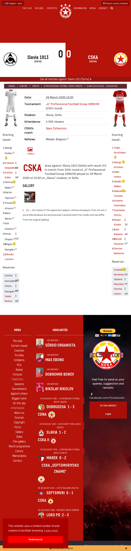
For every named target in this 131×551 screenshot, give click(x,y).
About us (19, 413)
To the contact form (108, 410)
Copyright (19, 422)
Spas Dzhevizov (56, 128)
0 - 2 (62, 457)
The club (27, 8)
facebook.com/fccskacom (106, 397)
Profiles (19, 355)
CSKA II (43, 439)
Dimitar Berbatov (118, 251)
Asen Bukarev (118, 232)
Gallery (30, 153)
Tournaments (19, 389)
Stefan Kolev (9, 175)
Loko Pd (53, 515)
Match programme (19, 446)
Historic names (116, 3)
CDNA (42, 414)
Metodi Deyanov (118, 241)
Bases (19, 370)
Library (19, 451)
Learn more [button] (51, 530)
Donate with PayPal (62, 548)
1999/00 (35, 86)
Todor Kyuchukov (118, 150)
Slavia (51, 432)
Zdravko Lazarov (9, 256)
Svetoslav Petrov (118, 212)
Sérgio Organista (60, 345)
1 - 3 (71, 406)
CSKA (42, 500)
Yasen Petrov (8, 298)
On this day (19, 403)
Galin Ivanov (117, 174)
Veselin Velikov (117, 184)
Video (19, 437)
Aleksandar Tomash (118, 193)
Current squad (19, 346)
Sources (19, 418)
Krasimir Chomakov (118, 203)
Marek (52, 457)
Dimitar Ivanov (118, 291)
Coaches (19, 351)
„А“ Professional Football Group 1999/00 (62, 86)
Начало (12, 86)
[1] (14, 152)
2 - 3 (65, 515)
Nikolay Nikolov (59, 388)
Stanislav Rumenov (118, 272)
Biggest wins (19, 398)
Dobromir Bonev (59, 374)
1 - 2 (62, 432)
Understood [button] (35, 539)
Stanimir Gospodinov (9, 165)
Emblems (19, 360)
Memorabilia (19, 456)
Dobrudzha (56, 406)
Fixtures (39, 8)
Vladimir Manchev (118, 281)
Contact (103, 8)
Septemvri (55, 492)
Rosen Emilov (117, 222)
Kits (19, 365)
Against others (19, 394)
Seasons (23, 86)
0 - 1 (69, 492)
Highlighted (60, 330)
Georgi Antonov (118, 164)
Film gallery (19, 442)
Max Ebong (54, 359)
